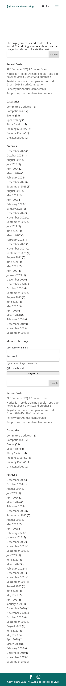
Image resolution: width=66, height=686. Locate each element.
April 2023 (13, 199)
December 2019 (16, 324)
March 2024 (14, 173)
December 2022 (16, 213)
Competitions (15, 111)
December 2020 (16, 279)
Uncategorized (15, 137)
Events (11, 115)
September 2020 (16, 293)
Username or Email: (17, 347)
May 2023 (12, 195)
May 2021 (12, 266)
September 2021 (16, 253)
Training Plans (15, 133)
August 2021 (14, 257)
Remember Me (17, 368)
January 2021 (14, 275)
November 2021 (16, 248)
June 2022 (12, 231)
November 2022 (16, 217)
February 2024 (15, 177)
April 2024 (13, 168)
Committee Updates (19, 106)
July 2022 (12, 226)
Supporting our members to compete (29, 93)
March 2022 (14, 235)
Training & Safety (17, 129)
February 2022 (15, 239)
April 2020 (13, 310)
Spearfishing (14, 120)
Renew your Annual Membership (26, 89)
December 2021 (16, 244)
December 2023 (16, 182)
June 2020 (12, 301)
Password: (12, 356)
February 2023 (15, 204)
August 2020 (14, 297)
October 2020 (15, 288)
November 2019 (16, 328)
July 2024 (12, 164)
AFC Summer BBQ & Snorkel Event (27, 69)
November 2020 (16, 284)
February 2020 (15, 319)
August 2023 (14, 191)
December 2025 (16, 151)
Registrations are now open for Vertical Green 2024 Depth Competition (30, 83)
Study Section (15, 124)
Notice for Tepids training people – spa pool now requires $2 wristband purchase (33, 75)
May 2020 (12, 306)
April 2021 (13, 270)
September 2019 (16, 332)
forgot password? (28, 363)
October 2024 (15, 155)
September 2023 (16, 186)
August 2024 (14, 160)
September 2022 (16, 222)
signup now (12, 363)
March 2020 (14, 315)
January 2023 (14, 208)
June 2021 (12, 262)
